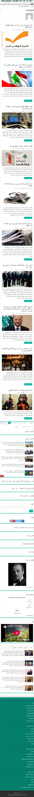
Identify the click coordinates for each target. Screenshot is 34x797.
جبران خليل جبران (29, 587)
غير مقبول (28, 607)
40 (26, 426)
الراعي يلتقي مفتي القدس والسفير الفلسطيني (20, 390)
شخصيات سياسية (30, 733)
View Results (17, 613)
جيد (30, 603)
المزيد (2, 476)
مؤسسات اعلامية (30, 774)
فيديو (32, 743)
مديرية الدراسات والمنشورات (27, 787)
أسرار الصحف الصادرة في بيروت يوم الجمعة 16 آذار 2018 (18, 184)
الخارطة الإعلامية (30, 715)
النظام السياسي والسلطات (27, 759)
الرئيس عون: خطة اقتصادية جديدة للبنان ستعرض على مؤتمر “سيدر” (17, 266)
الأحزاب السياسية (30, 705)
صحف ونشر (31, 741)
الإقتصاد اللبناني (30, 713)
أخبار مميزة (21, 313)
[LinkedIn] (17, 521)
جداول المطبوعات (29, 766)
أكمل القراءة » (28, 59)
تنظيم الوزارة (31, 764)
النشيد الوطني (30, 756)
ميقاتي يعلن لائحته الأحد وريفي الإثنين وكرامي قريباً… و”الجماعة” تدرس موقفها (17, 66)
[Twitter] (20, 521)
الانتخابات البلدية (30, 749)
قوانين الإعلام (31, 771)
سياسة (32, 731)
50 (23, 426)
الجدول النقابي (30, 761)
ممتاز (29, 599)
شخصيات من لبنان (29, 736)
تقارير (32, 779)
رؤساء (32, 728)
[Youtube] (14, 521)
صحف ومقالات (20, 188)
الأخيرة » (16, 426)
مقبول (29, 605)
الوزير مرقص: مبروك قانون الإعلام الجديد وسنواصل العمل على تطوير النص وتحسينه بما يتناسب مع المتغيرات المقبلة (13, 687)
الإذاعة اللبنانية (30, 708)
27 (3, 424)
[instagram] (11, 521)
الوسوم (14, 647)
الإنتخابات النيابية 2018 (19, 29)
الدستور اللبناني (30, 754)
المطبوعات (31, 718)
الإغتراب (32, 751)
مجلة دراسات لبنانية (29, 777)
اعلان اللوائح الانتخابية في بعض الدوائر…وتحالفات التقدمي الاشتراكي (19, 107)
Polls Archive (30, 615)
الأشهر (25, 647)
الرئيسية (32, 6)
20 (21, 423)
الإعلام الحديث (30, 710)
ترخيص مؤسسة (30, 720)
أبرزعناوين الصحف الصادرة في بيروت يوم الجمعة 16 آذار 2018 (18, 224)
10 (24, 423)
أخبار (22, 269)
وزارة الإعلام (31, 784)
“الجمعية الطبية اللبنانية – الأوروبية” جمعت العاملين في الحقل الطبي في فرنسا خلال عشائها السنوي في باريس (12, 458)
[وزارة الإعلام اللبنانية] (17, 1)
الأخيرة (31, 647)
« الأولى (31, 423)
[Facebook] (23, 521)
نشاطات (19, 269)
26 (6, 424)
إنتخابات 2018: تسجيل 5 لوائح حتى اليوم (21, 146)
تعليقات (20, 647)
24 (12, 423)
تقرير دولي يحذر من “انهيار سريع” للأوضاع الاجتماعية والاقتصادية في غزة (17, 349)
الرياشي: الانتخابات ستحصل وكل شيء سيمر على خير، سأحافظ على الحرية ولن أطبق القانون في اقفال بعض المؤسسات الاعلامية (17, 309)
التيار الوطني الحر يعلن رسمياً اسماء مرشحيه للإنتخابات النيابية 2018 (18, 26)
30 (30, 426)
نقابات (32, 782)
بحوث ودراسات (30, 726)
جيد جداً (29, 601)
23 (15, 423)
